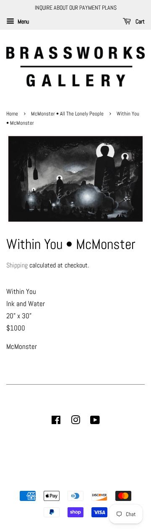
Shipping (17, 265)
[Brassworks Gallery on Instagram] (75, 421)
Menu (22, 21)
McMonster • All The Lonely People (67, 113)
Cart (139, 21)
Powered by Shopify (118, 481)
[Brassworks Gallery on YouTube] (95, 421)
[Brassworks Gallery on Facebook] (56, 421)
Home (12, 113)
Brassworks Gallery (74, 481)
